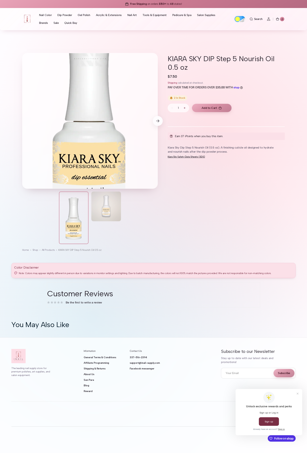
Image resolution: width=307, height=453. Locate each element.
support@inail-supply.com (145, 362)
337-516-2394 (138, 357)
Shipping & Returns (94, 368)
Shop (35, 249)
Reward (88, 391)
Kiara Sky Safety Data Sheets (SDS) (186, 156)
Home (25, 249)
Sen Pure (89, 380)
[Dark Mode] (240, 19)
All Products (48, 249)
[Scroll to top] (299, 445)
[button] (256, 19)
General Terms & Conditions (100, 357)
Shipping (172, 82)
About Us (89, 374)
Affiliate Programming (96, 362)
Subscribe (284, 373)
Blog (86, 385)
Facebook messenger (142, 368)
